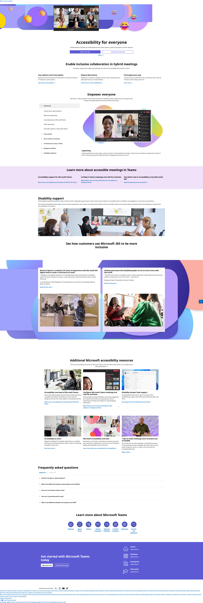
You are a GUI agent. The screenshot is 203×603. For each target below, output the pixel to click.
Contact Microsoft (20, 602)
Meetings (71, 529)
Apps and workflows (106, 530)
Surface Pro (3, 590)
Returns (102, 590)
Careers (189, 594)
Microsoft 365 (35, 594)
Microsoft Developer (83, 594)
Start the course (49, 448)
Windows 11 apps (73, 590)
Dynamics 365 (27, 594)
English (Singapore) (6, 598)
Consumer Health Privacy (7, 602)
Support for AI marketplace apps (109, 594)
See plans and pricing (118, 52)
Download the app (62, 565)
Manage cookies (36, 602)
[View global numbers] (201, 301)
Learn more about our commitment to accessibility (99, 448)
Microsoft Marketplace (143, 594)
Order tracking (109, 590)
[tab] (56, 111)
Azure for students (46, 592)
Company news (196, 594)
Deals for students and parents (31, 592)
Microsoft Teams (72, 594)
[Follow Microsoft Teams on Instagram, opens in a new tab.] (59, 588)
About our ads (61, 602)
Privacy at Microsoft (6, 596)
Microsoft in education (136, 590)
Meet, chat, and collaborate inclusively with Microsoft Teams (57, 182)
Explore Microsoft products (55, 590)
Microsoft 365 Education (182, 590)
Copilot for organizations (24, 590)
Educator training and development (10, 592)
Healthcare (124, 529)
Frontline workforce (115, 530)
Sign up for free (85, 52)
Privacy (29, 602)
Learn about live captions (46, 83)
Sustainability (22, 596)
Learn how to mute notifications (91, 83)
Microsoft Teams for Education (165, 590)
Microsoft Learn (94, 594)
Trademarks (53, 602)
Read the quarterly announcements (135, 182)
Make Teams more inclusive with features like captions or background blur (99, 181)
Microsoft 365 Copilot (59, 594)
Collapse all (52, 472)
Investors (15, 596)
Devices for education (149, 590)
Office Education (195, 590)
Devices (88, 529)
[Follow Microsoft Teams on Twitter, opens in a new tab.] (56, 588)
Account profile (83, 590)
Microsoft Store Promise (121, 590)
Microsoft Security (13, 594)
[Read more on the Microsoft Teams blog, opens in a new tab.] (67, 588)
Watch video (126, 452)
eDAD (63, 204)
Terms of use (45, 602)
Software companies (172, 594)
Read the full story (46, 287)
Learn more (127, 83)
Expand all (42, 472)
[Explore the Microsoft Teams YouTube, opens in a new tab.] (63, 588)
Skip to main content (6, 1)
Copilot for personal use (39, 590)
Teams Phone (80, 530)
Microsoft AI (3, 594)
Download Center (94, 590)
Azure (21, 594)
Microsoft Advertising (46, 594)
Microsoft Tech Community (128, 594)
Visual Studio (183, 594)
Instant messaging (98, 530)
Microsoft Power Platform (158, 594)
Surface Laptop (11, 590)
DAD (56, 201)
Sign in (100, 55)
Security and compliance (133, 531)
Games (66, 590)
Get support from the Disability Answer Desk (136, 402)
